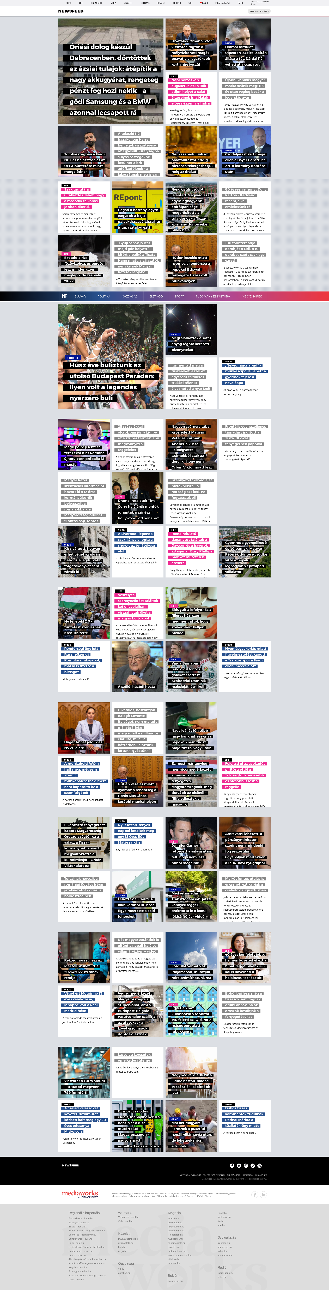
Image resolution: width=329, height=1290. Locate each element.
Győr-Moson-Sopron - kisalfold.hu (87, 1247)
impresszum (248, 1175)
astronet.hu (174, 1218)
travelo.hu (173, 1247)
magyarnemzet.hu (128, 1238)
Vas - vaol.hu (125, 1213)
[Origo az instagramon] (246, 1166)
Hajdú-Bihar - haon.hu (81, 1251)
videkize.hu (174, 1259)
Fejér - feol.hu (76, 1243)
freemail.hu (224, 1243)
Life (81, 3)
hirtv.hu (122, 1247)
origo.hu (122, 1251)
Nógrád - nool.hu (78, 1267)
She (190, 3)
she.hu (221, 1225)
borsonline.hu (175, 1281)
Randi (205, 3)
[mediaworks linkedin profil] (263, 1194)
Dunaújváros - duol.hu (81, 1238)
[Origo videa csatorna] (253, 1166)
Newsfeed (128, 3)
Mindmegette (96, 3)
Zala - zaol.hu (125, 1221)
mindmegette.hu (177, 1243)
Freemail (145, 3)
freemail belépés (259, 11)
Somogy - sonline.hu (80, 1271)
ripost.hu (222, 1213)
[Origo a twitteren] (239, 1166)
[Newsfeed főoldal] (70, 1166)
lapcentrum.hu (225, 1255)
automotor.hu (175, 1222)
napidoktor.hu (175, 1238)
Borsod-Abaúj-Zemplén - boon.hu (87, 1230)
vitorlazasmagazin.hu (179, 1255)
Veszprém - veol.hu (128, 1217)
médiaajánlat (261, 1175)
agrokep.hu (124, 1272)
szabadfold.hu (125, 1243)
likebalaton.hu (175, 1234)
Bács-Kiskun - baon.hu (81, 1218)
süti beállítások (234, 1175)
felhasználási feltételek (214, 1175)
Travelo (161, 3)
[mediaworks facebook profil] (254, 1194)
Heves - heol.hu (77, 1255)
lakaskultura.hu (176, 1226)
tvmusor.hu (174, 1263)
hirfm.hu (222, 1277)
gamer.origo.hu (176, 1230)
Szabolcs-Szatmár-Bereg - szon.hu (87, 1275)
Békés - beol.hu (77, 1226)
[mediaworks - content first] (80, 1194)
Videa (113, 3)
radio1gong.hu (225, 1272)
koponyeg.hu (225, 1247)
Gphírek (177, 3)
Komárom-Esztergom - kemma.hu (87, 1263)
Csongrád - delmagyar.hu (82, 1234)
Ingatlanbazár (222, 3)
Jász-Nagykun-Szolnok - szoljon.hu (88, 1259)
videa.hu (222, 1251)
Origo (68, 3)
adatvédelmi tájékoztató (190, 1175)
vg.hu (121, 1268)
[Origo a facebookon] (232, 1166)
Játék (240, 3)
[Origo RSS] (259, 1166)
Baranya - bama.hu (79, 1222)
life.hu (221, 1221)
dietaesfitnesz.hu (177, 1251)
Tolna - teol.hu (76, 1279)
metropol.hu (224, 1217)
